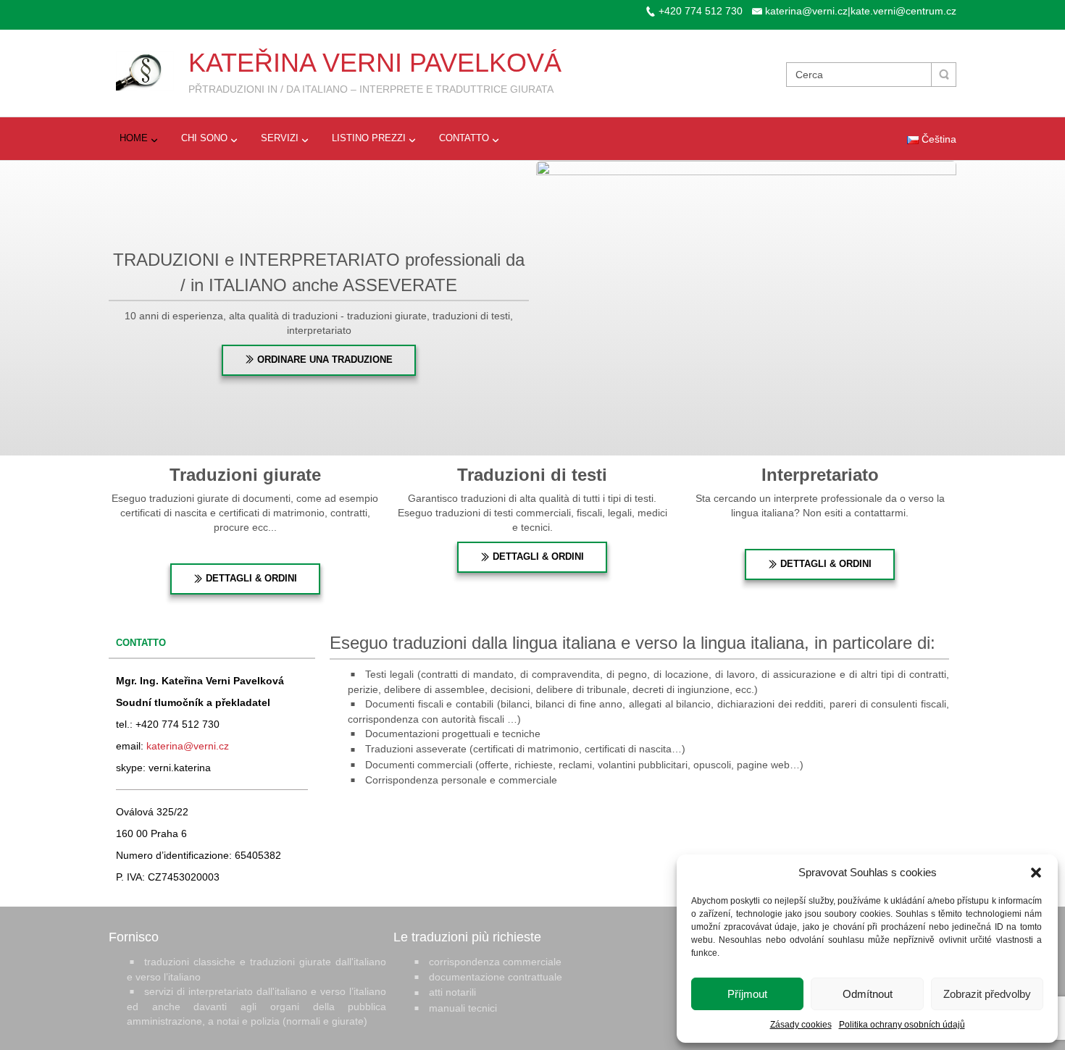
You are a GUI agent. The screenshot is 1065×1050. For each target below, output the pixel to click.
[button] (1036, 872)
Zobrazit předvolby (987, 994)
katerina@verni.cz (187, 746)
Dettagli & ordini (250, 578)
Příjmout (747, 994)
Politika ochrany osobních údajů (902, 1025)
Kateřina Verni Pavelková (374, 62)
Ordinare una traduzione (323, 359)
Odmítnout (868, 994)
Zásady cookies (801, 1025)
